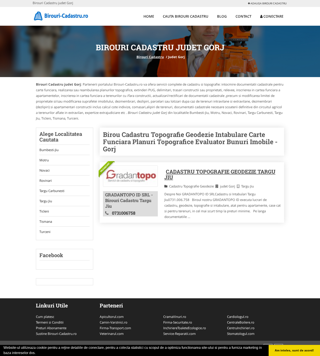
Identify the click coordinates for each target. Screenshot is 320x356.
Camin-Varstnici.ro (113, 322)
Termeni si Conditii (50, 322)
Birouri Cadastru (150, 57)
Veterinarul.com (112, 333)
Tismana (45, 221)
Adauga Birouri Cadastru (268, 3)
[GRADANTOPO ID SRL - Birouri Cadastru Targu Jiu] (130, 176)
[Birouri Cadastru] (61, 15)
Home (148, 16)
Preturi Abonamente (51, 328)
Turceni (45, 231)
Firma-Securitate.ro (177, 322)
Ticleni (44, 211)
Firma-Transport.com (115, 328)
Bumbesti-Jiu (49, 150)
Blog (222, 16)
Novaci (44, 170)
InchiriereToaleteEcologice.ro (184, 328)
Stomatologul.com (240, 333)
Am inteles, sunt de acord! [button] (294, 350)
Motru (44, 160)
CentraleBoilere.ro (240, 322)
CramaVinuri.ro (174, 316)
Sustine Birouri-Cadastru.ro (56, 333)
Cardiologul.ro (237, 316)
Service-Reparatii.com (179, 333)
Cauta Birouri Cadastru (185, 16)
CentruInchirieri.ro (240, 328)
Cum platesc (45, 316)
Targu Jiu (45, 201)
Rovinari (45, 180)
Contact (243, 16)
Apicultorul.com (112, 316)
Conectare (273, 16)
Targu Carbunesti (51, 191)
